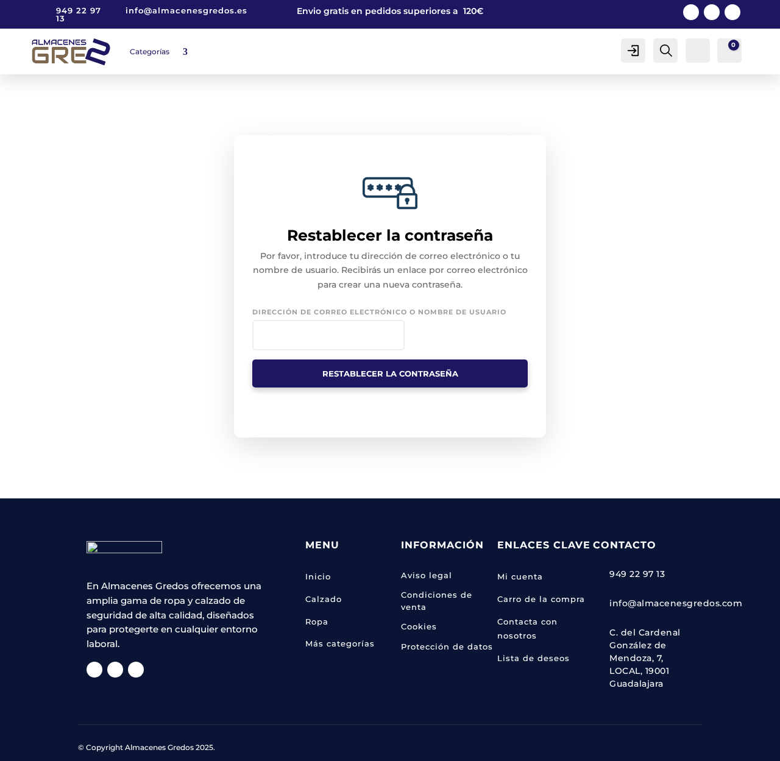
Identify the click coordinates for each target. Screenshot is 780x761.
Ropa (316, 621)
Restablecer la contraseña (390, 373)
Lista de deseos (533, 658)
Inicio (318, 576)
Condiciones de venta (436, 601)
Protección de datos (447, 646)
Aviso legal (426, 575)
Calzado (323, 599)
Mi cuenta (520, 576)
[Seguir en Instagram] (712, 12)
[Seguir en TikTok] (732, 12)
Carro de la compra (541, 599)
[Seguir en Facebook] (691, 12)
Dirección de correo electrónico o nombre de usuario (379, 312)
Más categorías (340, 643)
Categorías (149, 51)
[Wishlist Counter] (696, 49)
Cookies (419, 626)
